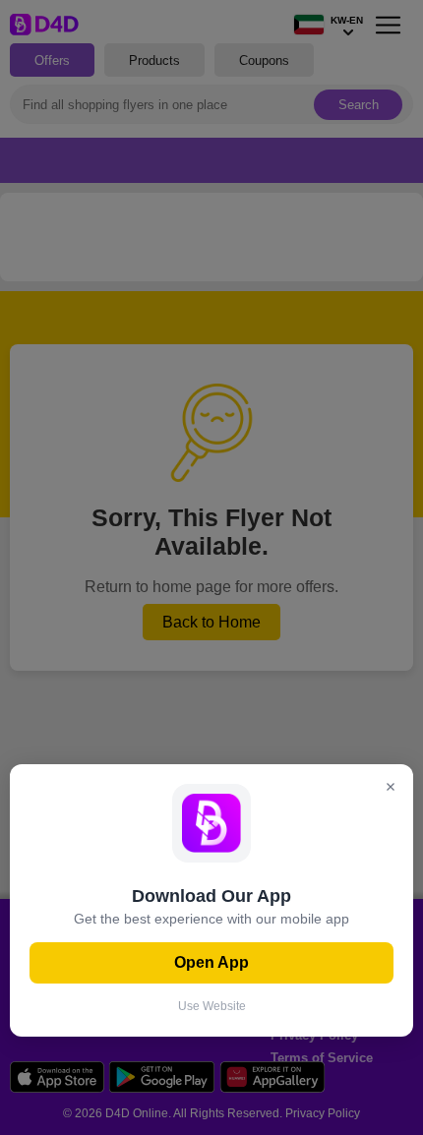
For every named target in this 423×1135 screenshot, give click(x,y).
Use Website (212, 1006)
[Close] (390, 788)
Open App (211, 962)
